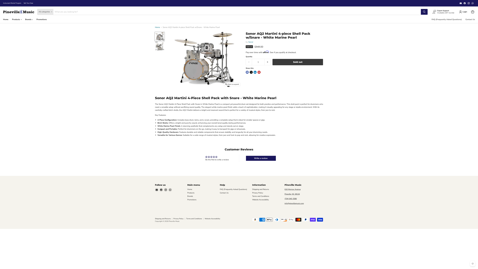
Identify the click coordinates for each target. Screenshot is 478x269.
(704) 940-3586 (291, 199)
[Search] (424, 12)
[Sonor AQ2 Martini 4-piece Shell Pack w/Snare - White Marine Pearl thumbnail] (160, 36)
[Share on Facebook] (247, 72)
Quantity (249, 57)
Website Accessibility (260, 200)
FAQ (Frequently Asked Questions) (447, 19)
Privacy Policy (257, 193)
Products (16, 19)
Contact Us (470, 19)
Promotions (41, 19)
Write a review (261, 158)
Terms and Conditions (260, 196)
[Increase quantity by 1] (268, 62)
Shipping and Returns (260, 189)
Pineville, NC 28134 (292, 194)
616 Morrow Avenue (293, 189)
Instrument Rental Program (12, 3)
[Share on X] (251, 72)
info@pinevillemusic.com (294, 203)
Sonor (250, 42)
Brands (28, 19)
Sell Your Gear (28, 3)
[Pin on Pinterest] (259, 72)
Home (5, 19)
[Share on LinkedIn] (255, 72)
